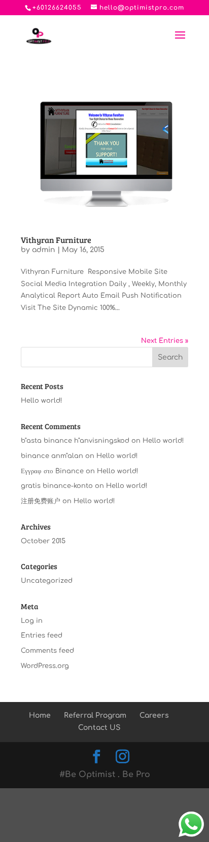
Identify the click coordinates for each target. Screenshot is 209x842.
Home (40, 715)
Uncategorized (47, 580)
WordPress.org (45, 666)
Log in (32, 620)
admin (43, 250)
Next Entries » (164, 340)
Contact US (99, 727)
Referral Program (95, 715)
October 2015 (43, 541)
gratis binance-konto (57, 485)
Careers (154, 715)
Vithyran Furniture (56, 239)
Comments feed (47, 650)
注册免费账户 (40, 501)
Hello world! (41, 400)
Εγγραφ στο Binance (52, 471)
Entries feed (41, 635)
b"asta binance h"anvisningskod (75, 440)
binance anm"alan (52, 456)
